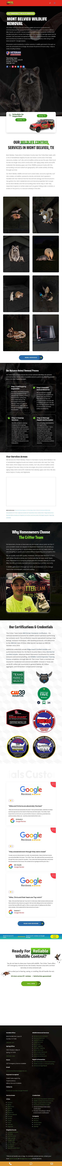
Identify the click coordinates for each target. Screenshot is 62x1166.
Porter (37, 510)
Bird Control (37, 1044)
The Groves (10, 1144)
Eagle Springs (11, 1138)
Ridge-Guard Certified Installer (42, 1103)
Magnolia (10, 1126)
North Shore (29, 512)
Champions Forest (12, 1132)
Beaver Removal (38, 1050)
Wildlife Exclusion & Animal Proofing (44, 1064)
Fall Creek (10, 1134)
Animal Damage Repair (40, 1066)
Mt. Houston (15, 512)
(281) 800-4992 (10, 1056)
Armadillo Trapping (39, 1048)
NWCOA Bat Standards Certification (35, 633)
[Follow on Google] (24, 67)
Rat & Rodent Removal (40, 1052)
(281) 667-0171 (10, 63)
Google (20, 1091)
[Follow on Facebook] (7, 67)
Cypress (9, 1110)
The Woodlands (12, 1114)
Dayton (36, 512)
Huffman (46, 510)
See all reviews (54, 936)
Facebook (9, 1091)
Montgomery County (26, 1158)
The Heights (10, 1146)
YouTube (15, 1091)
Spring (9, 1104)
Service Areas (37, 1122)
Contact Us (37, 1124)
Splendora (11, 512)
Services (36, 1120)
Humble (28, 510)
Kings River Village (47, 515)
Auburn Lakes (11, 1142)
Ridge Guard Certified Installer (37, 649)
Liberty (37, 515)
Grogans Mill (11, 1140)
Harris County (13, 1158)
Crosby (31, 510)
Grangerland (21, 515)
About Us (36, 1118)
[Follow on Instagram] (13, 67)
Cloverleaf (24, 512)
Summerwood (41, 510)
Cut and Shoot (27, 515)
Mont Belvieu (11, 515)
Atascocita (17, 510)
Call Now (31, 983)
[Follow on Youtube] (15, 67)
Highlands (20, 512)
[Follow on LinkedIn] (18, 67)
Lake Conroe (33, 515)
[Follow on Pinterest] (21, 67)
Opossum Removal (39, 1054)
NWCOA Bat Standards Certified (42, 32)
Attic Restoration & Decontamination (44, 1062)
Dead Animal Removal (40, 1056)
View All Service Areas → (14, 1148)
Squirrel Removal (38, 1040)
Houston (34, 510)
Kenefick (39, 512)
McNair (33, 512)
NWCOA (13, 643)
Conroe (20, 510)
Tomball (9, 1116)
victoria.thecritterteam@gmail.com (16, 1071)
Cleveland (49, 512)
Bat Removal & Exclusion (41, 1036)
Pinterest (25, 1091)
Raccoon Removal (39, 1038)
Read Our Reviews (31, 923)
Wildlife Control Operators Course (43, 1101)
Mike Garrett (9, 32)
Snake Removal (38, 1042)
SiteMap (36, 1126)
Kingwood (24, 510)
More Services (31, 357)
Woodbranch (16, 515)
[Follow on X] (10, 67)
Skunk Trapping (38, 1046)
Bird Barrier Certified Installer (42, 1105)
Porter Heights (41, 515)
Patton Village (44, 512)
